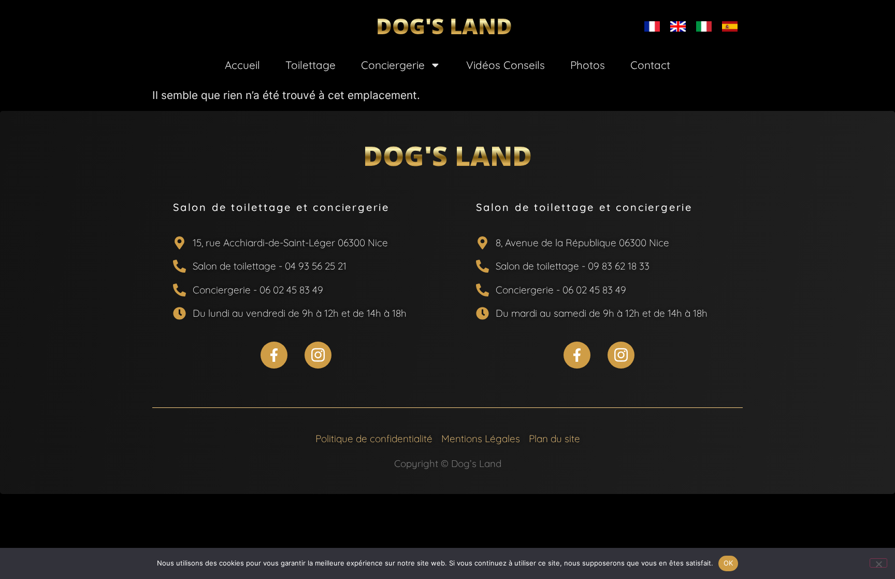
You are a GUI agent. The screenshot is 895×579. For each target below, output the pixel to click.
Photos (587, 65)
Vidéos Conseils (505, 65)
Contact (650, 65)
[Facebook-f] (274, 355)
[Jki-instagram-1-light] (318, 355)
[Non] (878, 563)
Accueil (242, 65)
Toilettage (310, 65)
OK (728, 563)
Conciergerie (393, 65)
